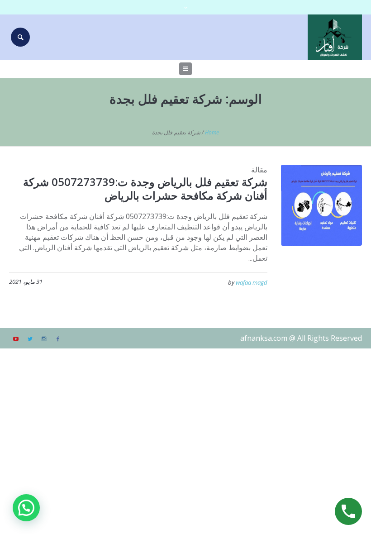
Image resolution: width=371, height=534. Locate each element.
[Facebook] (58, 339)
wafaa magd (251, 282)
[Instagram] (44, 339)
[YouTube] (16, 339)
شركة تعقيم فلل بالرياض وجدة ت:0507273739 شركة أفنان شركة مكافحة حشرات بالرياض (145, 188)
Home (212, 132)
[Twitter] (30, 339)
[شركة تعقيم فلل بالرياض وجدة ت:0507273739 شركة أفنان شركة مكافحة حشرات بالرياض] (321, 205)
